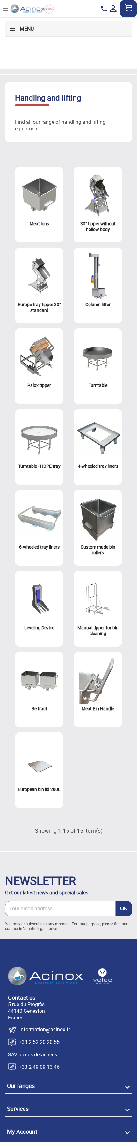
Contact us (21, 997)
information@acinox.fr (44, 1029)
